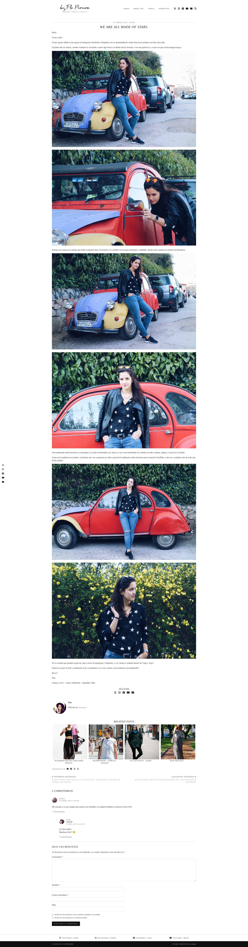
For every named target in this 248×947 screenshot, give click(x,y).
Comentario (57, 856)
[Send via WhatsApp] (78, 769)
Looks (132, 22)
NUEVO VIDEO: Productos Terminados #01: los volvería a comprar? (165, 779)
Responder (59, 812)
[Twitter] (175, 8)
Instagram (82, 707)
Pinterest (143, 938)
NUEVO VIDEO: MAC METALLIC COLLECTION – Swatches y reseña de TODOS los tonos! (86, 779)
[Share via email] (67, 769)
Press (151, 9)
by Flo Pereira (75, 7)
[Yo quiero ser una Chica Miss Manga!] (70, 741)
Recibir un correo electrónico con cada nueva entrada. (71, 918)
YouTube (180, 938)
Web (54, 904)
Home (126, 9)
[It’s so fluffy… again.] (142, 741)
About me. (139, 9)
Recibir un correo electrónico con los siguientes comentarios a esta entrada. (77, 914)
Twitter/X (69, 938)
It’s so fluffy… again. (141, 761)
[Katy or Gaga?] (178, 741)
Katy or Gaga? (177, 761)
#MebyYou (164, 9)
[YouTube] (187, 8)
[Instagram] (179, 8)
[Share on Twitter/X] (74, 769)
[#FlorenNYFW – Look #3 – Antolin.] (106, 741)
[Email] (191, 8)
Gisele (62, 798)
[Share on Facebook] (71, 769)
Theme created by (184, 944)
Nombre (56, 884)
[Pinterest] (183, 8)
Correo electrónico (60, 895)
